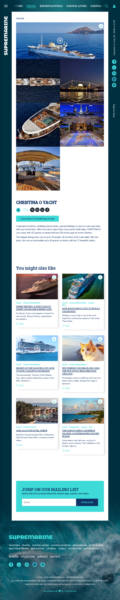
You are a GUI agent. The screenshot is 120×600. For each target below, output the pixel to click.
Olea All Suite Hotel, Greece (31, 430)
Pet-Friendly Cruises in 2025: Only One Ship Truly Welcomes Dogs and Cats (81, 371)
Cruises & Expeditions (31, 302)
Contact (42, 556)
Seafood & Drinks (19, 548)
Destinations (74, 427)
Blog (64, 305)
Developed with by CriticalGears (60, 591)
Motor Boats (91, 548)
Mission (13, 556)
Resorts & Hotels (51, 6)
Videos (62, 548)
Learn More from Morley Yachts (37, 218)
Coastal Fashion (61, 545)
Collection (27, 556)
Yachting (16, 6)
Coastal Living (76, 6)
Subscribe (87, 502)
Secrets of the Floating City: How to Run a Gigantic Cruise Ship (35, 369)
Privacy (55, 556)
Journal (91, 302)
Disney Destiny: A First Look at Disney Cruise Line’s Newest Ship (34, 308)
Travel (31, 6)
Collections (75, 548)
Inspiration (37, 548)
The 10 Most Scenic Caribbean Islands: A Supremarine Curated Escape (80, 433)
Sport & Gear (96, 545)
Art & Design (80, 545)
